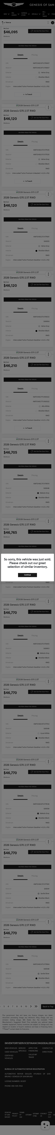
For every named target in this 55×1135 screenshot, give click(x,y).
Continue (27, 575)
